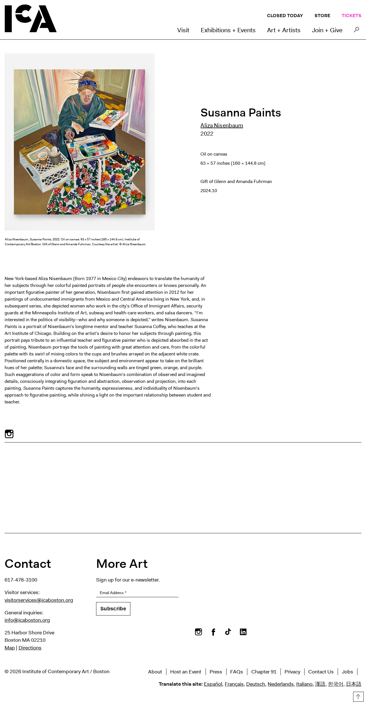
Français (234, 684)
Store (322, 16)
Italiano (304, 684)
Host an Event (185, 671)
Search (356, 31)
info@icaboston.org (27, 620)
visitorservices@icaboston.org (39, 600)
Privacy (292, 671)
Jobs (347, 671)
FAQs (236, 671)
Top (357, 695)
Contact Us (321, 671)
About (155, 671)
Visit (183, 30)
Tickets (351, 16)
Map (10, 647)
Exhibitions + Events (228, 30)
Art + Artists (284, 30)
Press (216, 671)
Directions (30, 647)
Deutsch (255, 684)
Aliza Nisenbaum (221, 125)
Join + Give (327, 30)
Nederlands (281, 684)
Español (213, 684)
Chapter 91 (264, 671)
